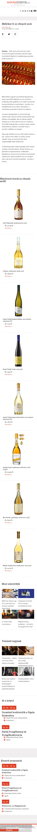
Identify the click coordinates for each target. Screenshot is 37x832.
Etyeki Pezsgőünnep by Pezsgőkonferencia (14, 733)
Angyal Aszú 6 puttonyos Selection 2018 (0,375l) (16, 468)
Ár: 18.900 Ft (9, 274)
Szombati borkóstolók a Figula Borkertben (18, 714)
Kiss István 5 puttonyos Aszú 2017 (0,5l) (16, 517)
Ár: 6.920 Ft (8, 520)
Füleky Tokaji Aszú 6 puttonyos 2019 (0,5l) (17, 566)
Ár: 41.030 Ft (9, 226)
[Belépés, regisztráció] (23, 11)
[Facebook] (27, 11)
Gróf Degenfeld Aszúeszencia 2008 (15, 223)
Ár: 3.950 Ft (8, 372)
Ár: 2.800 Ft (9, 422)
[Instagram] (29, 11)
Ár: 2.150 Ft (8, 324)
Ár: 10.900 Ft (9, 472)
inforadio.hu (6, 27)
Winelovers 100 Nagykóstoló (14, 806)
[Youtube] (31, 11)
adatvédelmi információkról (26, 827)
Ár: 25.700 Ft (9, 568)
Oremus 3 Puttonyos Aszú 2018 (13, 271)
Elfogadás (9, 830)
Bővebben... (9, 228)
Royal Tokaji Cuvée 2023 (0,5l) (13, 369)
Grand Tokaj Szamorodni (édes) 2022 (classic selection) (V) (18, 418)
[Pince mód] (21, 11)
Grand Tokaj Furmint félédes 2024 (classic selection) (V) (17, 320)
